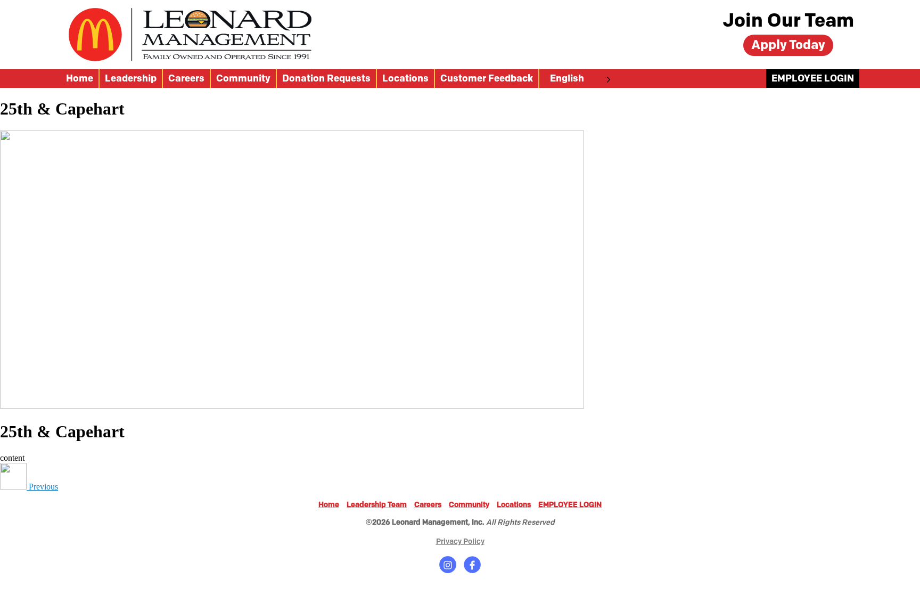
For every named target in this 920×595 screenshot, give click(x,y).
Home (79, 78)
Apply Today (788, 45)
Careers (186, 78)
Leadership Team (377, 504)
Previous (42, 486)
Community (243, 78)
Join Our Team (788, 21)
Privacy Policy (460, 541)
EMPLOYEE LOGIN (812, 78)
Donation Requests (326, 78)
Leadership (131, 78)
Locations (405, 78)
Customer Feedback (486, 78)
